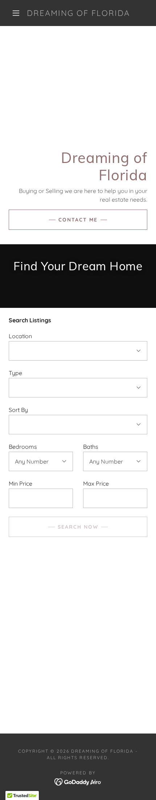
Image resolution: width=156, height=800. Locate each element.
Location (20, 336)
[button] (16, 13)
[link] (78, 13)
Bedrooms (23, 446)
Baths (90, 446)
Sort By (18, 409)
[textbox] (41, 498)
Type (15, 373)
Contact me (78, 219)
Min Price (20, 483)
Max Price (96, 483)
